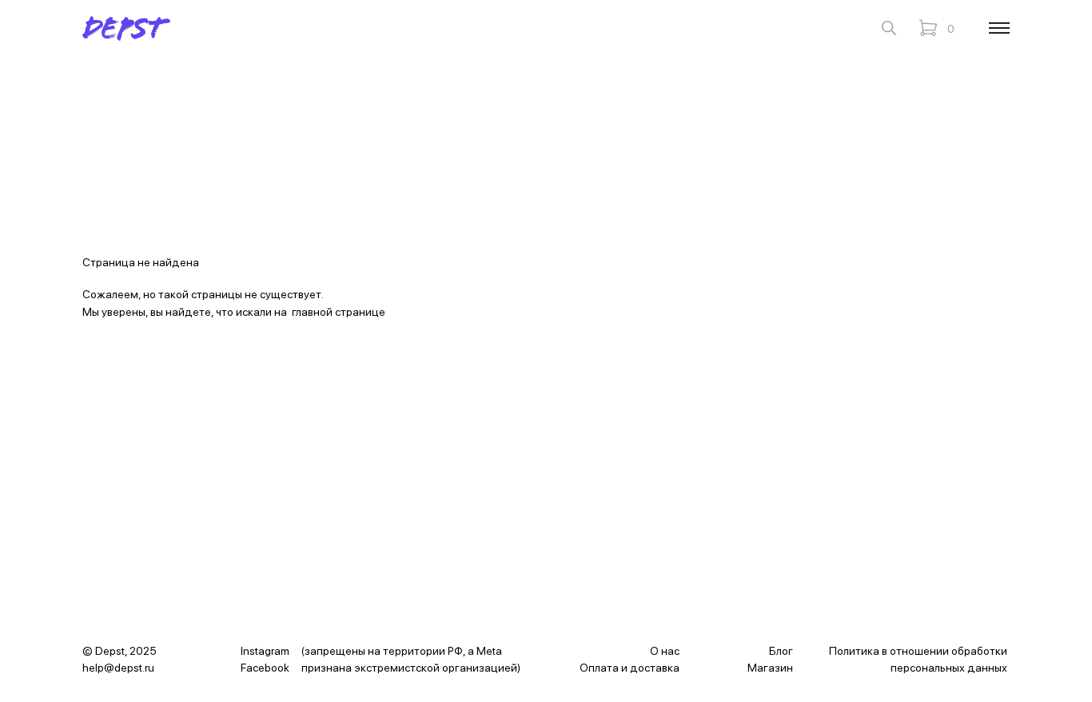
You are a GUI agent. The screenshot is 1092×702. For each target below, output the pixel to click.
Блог (781, 650)
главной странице (338, 311)
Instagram (265, 650)
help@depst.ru (118, 667)
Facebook (265, 667)
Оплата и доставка (630, 667)
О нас (665, 650)
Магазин (770, 667)
